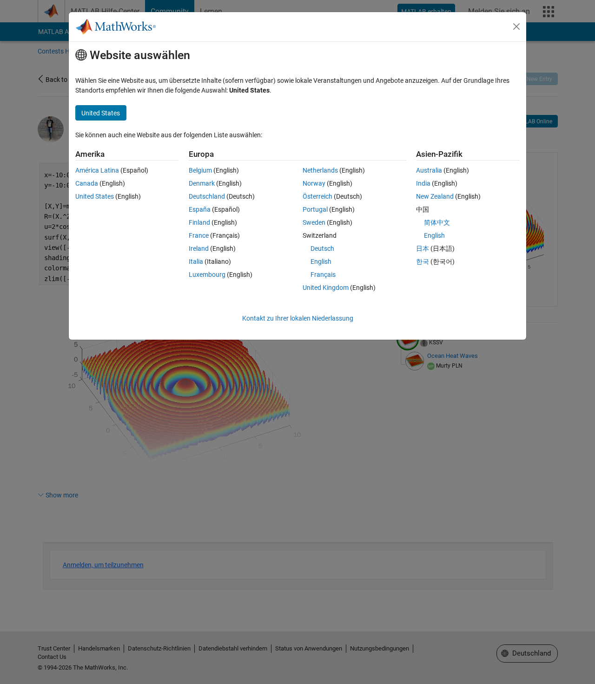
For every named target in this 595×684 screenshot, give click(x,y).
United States (94, 196)
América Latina (97, 170)
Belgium (200, 170)
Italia (196, 261)
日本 (422, 248)
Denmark (202, 183)
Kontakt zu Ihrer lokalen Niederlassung (297, 318)
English (321, 261)
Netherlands (320, 170)
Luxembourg (207, 274)
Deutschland (207, 196)
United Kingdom (326, 287)
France (199, 235)
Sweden (314, 222)
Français (323, 274)
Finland (199, 222)
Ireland (199, 248)
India (423, 183)
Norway (314, 183)
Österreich (317, 196)
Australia (429, 170)
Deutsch (322, 248)
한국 (422, 261)
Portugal (315, 209)
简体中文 (437, 222)
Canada (86, 183)
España (200, 209)
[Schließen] (516, 26)
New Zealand (435, 196)
